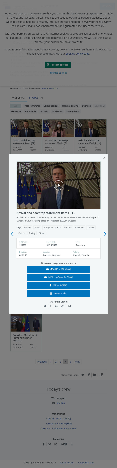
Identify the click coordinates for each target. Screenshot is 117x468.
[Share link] (62, 306)
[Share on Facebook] (51, 306)
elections (79, 227)
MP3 (59, 285)
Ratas (37, 227)
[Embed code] (70, 306)
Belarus (68, 227)
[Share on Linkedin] (56, 306)
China (42, 233)
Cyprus (21, 233)
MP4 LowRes (60, 277)
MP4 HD (60, 269)
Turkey (32, 233)
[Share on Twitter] (45, 306)
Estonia (27, 227)
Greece (91, 227)
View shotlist (60, 293)
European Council (52, 227)
